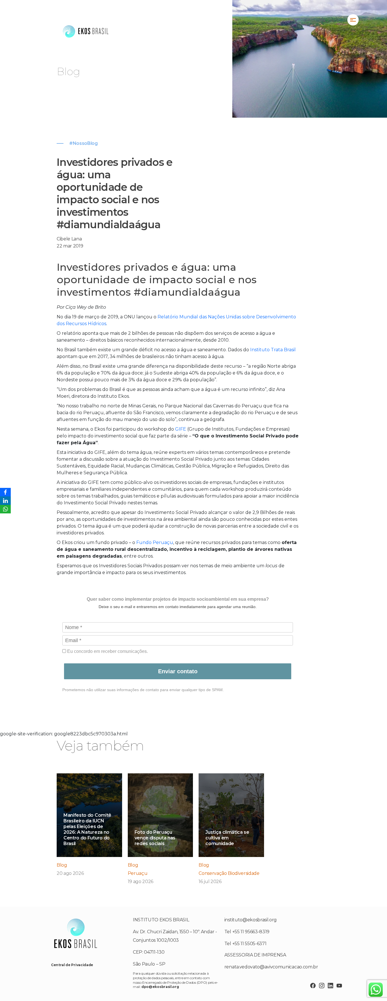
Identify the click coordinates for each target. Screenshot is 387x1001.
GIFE (180, 429)
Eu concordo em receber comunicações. (107, 651)
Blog (62, 865)
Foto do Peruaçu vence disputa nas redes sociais (155, 837)
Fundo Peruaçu (154, 542)
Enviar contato (177, 671)
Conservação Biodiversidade (229, 873)
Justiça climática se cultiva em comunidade (227, 837)
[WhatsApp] (5, 509)
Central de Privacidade (72, 965)
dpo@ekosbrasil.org (160, 987)
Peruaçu (138, 873)
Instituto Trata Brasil (273, 349)
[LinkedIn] (5, 500)
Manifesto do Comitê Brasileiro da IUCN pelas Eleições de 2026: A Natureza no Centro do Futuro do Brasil (87, 829)
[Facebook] (5, 492)
